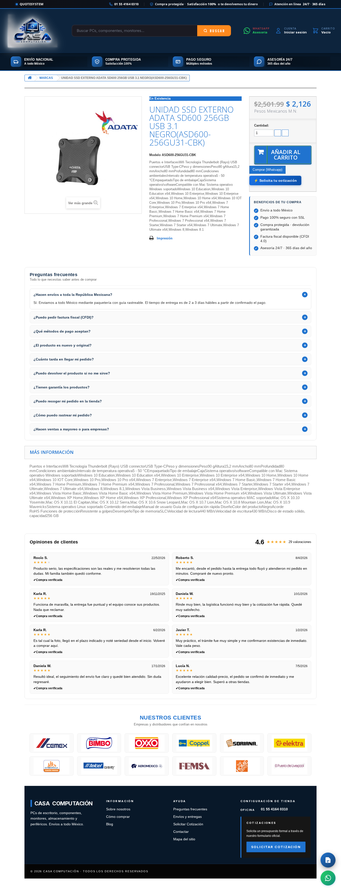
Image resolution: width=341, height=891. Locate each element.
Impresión (164, 238)
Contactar (181, 832)
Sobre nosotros (118, 809)
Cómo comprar (118, 817)
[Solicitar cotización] (328, 860)
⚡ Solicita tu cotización (275, 180)
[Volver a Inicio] (29, 78)
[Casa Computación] (32, 30)
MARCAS (46, 78)
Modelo (155, 155)
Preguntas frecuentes (190, 809)
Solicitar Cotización (188, 824)
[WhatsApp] (328, 878)
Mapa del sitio (184, 839)
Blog (109, 824)
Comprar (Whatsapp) (267, 170)
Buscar (217, 30)
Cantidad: (261, 125)
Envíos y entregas (187, 817)
